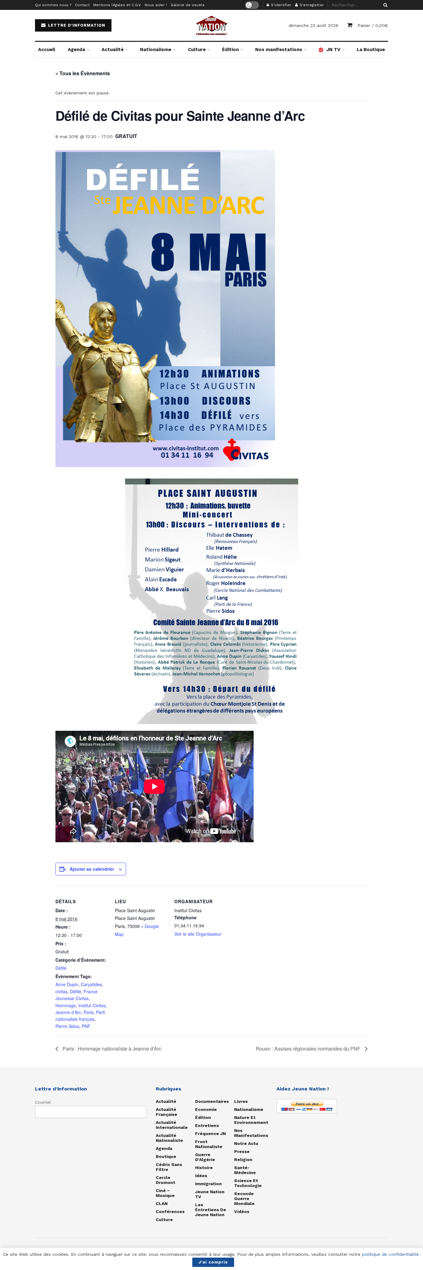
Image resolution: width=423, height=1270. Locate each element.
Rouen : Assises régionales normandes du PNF (309, 1048)
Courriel (43, 1102)
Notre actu (246, 1143)
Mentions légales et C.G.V (117, 5)
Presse (242, 1151)
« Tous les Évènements (82, 73)
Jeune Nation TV (210, 1194)
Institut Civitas (92, 1005)
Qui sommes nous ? (53, 5)
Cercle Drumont (165, 1180)
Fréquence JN (210, 1133)
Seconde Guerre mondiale (244, 1198)
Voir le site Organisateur (197, 934)
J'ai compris (213, 1262)
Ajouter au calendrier (92, 869)
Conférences (170, 1211)
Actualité (113, 49)
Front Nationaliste (208, 1144)
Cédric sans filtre (169, 1167)
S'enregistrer (311, 5)
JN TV (333, 49)
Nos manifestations (278, 49)
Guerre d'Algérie (205, 1157)
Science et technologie (248, 1183)
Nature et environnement (251, 1120)
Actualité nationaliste (169, 1138)
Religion (243, 1159)
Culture (197, 49)
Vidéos (241, 1211)
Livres (241, 1101)
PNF (86, 1026)
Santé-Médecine (245, 1170)
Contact (82, 5)
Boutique (166, 1156)
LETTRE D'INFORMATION (75, 25)
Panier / (373, 25)
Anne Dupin (66, 984)
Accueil (46, 49)
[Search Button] (384, 5)
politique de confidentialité (390, 1254)
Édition (230, 49)
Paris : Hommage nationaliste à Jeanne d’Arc (111, 1048)
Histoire (204, 1167)
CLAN (162, 1203)
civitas (61, 991)
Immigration (208, 1183)
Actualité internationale (172, 1125)
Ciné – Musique (165, 1193)
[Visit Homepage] (211, 25)
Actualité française (166, 1112)
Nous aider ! (156, 5)
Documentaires (212, 1101)
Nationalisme (155, 49)
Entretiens (207, 1125)
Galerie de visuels (188, 5)
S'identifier (280, 5)
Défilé (61, 968)
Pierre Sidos (67, 1026)
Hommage (65, 1005)
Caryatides (91, 984)
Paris (89, 1012)
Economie (206, 1109)
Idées (201, 1175)
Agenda (76, 49)
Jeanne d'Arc (68, 1012)
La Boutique (371, 49)
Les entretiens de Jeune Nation (210, 1209)
